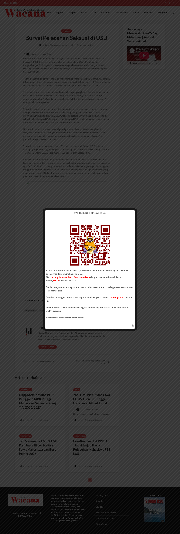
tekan (56, 280)
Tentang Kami (116, 297)
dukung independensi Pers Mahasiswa (70, 277)
